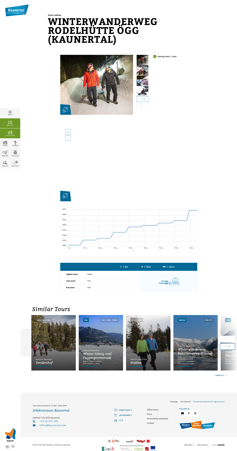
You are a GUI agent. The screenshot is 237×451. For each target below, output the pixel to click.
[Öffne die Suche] (13, 446)
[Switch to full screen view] (65, 196)
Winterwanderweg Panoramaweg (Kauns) (195, 351)
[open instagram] (195, 413)
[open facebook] (189, 413)
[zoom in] (68, 132)
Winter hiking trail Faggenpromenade (97, 356)
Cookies (150, 423)
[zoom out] (68, 138)
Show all (220, 375)
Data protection (202, 445)
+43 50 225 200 (49, 421)
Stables (135, 362)
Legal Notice (188, 445)
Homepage (174, 402)
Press (149, 414)
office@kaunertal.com (53, 425)
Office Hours (153, 409)
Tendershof (44, 362)
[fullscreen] (65, 110)
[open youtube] (182, 413)
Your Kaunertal (185, 402)
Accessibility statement (157, 418)
